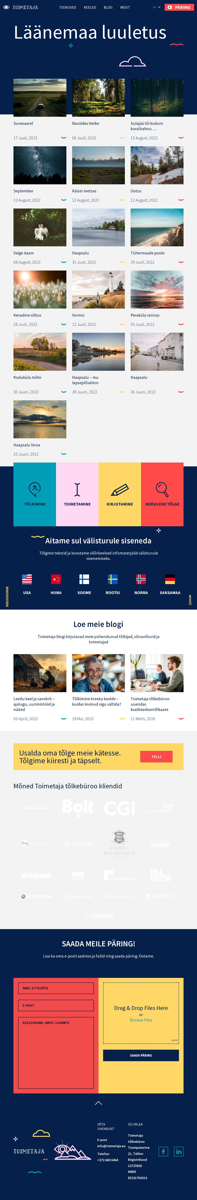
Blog (108, 7)
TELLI (156, 756)
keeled (90, 7)
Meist (125, 7)
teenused (67, 7)
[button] (157, 7)
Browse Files (141, 1020)
